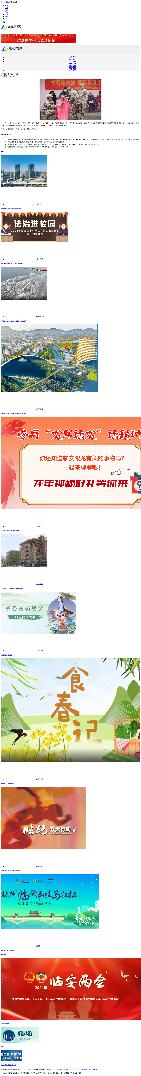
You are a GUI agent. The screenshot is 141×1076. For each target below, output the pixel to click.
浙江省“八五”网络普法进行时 (8, 1065)
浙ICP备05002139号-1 (70, 1069)
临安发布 (39, 409)
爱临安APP (40, 526)
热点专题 (3, 954)
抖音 (6, 18)
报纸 (6, 5)
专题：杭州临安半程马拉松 (7, 950)
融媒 (2, 151)
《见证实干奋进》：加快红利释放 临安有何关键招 (13, 413)
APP (6, 16)
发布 (6, 14)
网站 (6, 12)
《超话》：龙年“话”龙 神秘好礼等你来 (11, 530)
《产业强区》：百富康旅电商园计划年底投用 (12, 588)
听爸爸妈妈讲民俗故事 (6, 655)
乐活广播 (39, 259)
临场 (2, 1046)
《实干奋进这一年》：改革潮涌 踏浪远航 (11, 208)
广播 (6, 8)
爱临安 (38, 946)
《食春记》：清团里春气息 (7, 783)
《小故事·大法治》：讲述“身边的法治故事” (12, 263)
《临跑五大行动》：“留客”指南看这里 (10, 870)
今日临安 (39, 204)
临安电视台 (40, 317)
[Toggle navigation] (70, 49)
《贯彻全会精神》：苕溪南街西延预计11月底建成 (13, 321)
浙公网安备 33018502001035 (89, 1069)
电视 (6, 10)
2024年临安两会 (5, 1023)
